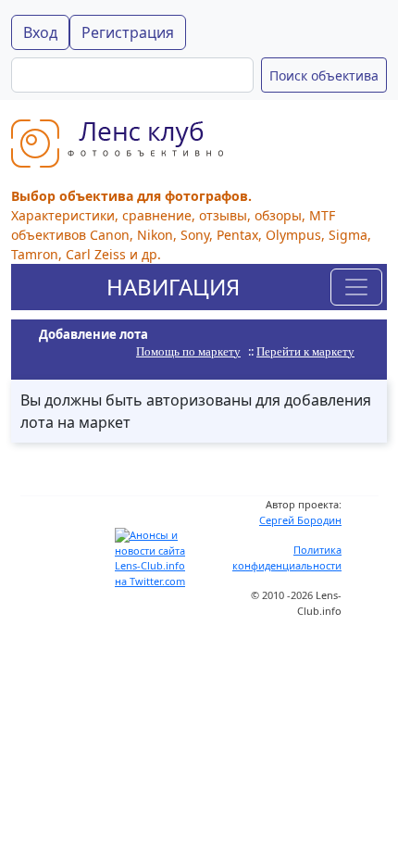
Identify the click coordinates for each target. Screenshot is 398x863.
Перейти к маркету (305, 351)
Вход (40, 32)
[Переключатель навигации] (356, 287)
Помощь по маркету (188, 351)
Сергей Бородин (300, 520)
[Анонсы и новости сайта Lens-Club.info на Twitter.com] (152, 557)
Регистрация (127, 32)
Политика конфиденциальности (287, 557)
